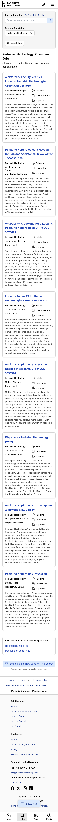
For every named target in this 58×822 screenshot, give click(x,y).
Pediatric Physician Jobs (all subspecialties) (27, 685)
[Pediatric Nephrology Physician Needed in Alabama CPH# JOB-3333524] (29, 395)
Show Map (31, 803)
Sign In (14, 706)
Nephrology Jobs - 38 (17, 646)
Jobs (23, 680)
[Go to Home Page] (11, 4)
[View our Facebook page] (12, 788)
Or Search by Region (34, 15)
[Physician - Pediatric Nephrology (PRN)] (29, 465)
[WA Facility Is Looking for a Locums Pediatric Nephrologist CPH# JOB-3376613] (29, 254)
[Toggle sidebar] (52, 4)
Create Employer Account (23, 744)
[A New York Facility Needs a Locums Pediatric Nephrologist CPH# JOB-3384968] (29, 107)
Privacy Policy (41, 806)
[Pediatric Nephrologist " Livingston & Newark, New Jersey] (29, 534)
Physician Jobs (39, 680)
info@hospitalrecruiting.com (24, 772)
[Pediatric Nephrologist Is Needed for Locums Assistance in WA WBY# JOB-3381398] (29, 180)
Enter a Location (14, 15)
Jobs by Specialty (19, 721)
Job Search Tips (18, 726)
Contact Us (16, 782)
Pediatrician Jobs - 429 (17, 650)
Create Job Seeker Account (24, 711)
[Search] (50, 20)
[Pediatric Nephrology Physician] (29, 600)
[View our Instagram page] (25, 788)
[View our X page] (18, 788)
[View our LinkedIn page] (31, 788)
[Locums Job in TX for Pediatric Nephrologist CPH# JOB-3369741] (29, 324)
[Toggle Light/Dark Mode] (43, 4)
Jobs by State (17, 716)
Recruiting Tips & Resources (24, 754)
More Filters (16, 43)
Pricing (14, 749)
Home (11, 680)
